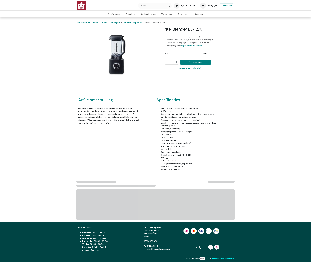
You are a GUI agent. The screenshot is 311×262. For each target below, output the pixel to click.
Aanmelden (227, 5)
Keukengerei (115, 22)
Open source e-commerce (223, 258)
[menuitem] (114, 14)
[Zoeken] (169, 6)
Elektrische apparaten (133, 22)
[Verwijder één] (167, 62)
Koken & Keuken (100, 22)
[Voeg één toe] (176, 62)
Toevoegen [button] (197, 62)
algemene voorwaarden (191, 45)
